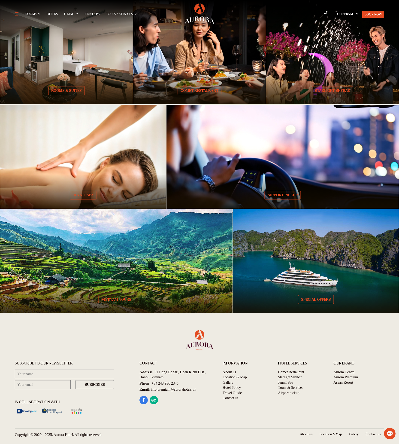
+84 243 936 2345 (164, 383)
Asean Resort (343, 382)
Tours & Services (119, 14)
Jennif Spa (92, 14)
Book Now (373, 14)
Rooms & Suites (66, 90)
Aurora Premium (345, 377)
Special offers (316, 299)
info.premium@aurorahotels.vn (173, 389)
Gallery (228, 382)
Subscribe (95, 384)
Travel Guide (232, 393)
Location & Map (235, 377)
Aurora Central (344, 372)
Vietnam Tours (116, 299)
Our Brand (345, 14)
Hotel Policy (232, 387)
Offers (52, 14)
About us (229, 372)
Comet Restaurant (199, 90)
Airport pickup (283, 195)
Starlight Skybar (332, 90)
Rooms (30, 14)
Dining (69, 14)
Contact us (230, 398)
